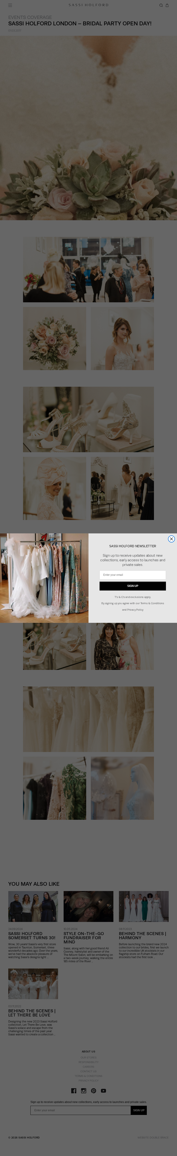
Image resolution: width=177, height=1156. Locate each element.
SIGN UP (132, 585)
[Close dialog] (171, 538)
